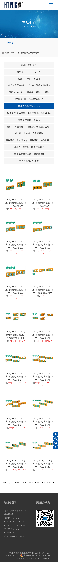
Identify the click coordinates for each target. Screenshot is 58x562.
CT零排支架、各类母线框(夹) (29, 99)
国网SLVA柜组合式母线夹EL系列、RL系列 (29, 92)
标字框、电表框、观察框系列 (29, 133)
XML (12, 558)
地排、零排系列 (29, 64)
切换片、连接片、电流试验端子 (29, 147)
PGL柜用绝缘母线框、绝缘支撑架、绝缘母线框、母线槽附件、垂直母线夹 (29, 112)
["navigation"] (51, 5)
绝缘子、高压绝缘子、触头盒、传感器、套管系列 (29, 126)
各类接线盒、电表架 (29, 160)
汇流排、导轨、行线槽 (29, 78)
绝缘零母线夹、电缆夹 (29, 119)
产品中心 (9, 43)
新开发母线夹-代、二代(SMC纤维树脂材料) (29, 85)
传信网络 (45, 558)
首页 (7, 52)
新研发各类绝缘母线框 (31, 52)
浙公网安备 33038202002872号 (38, 555)
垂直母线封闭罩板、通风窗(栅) (29, 153)
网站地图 (20, 558)
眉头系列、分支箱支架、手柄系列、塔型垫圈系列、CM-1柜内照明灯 (29, 140)
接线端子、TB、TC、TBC (29, 71)
